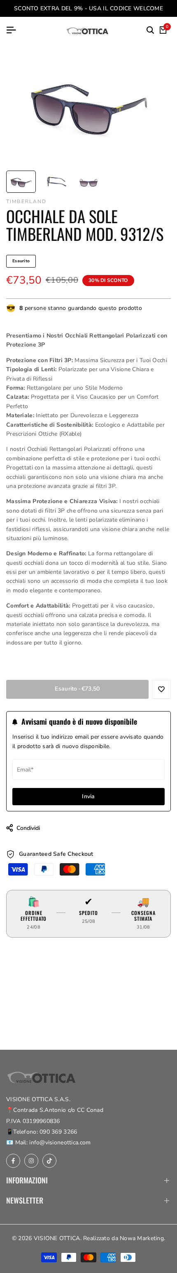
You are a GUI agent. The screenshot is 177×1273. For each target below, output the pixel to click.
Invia (88, 796)
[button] (161, 689)
